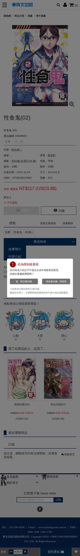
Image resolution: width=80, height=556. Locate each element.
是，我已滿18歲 (24, 281)
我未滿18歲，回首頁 (56, 281)
